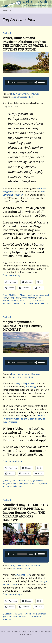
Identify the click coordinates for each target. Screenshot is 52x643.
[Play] (8, 82)
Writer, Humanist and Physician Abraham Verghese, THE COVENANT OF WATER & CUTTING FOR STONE (25, 43)
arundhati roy (15, 616)
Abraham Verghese (36, 295)
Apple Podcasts (20, 96)
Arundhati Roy (22, 574)
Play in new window (20, 93)
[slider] (41, 82)
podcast (15, 303)
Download (36, 93)
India (34, 300)
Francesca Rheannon (39, 303)
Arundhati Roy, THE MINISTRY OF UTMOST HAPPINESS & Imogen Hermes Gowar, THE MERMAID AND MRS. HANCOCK (26, 512)
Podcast (7, 33)
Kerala (24, 295)
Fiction (22, 303)
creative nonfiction (32, 483)
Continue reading (13, 275)
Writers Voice (25, 300)
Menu (5, 10)
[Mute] (35, 82)
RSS (31, 96)
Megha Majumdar (10, 483)
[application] (26, 82)
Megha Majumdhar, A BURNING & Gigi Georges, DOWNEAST (22, 325)
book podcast (14, 297)
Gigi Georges (38, 480)
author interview (28, 297)
